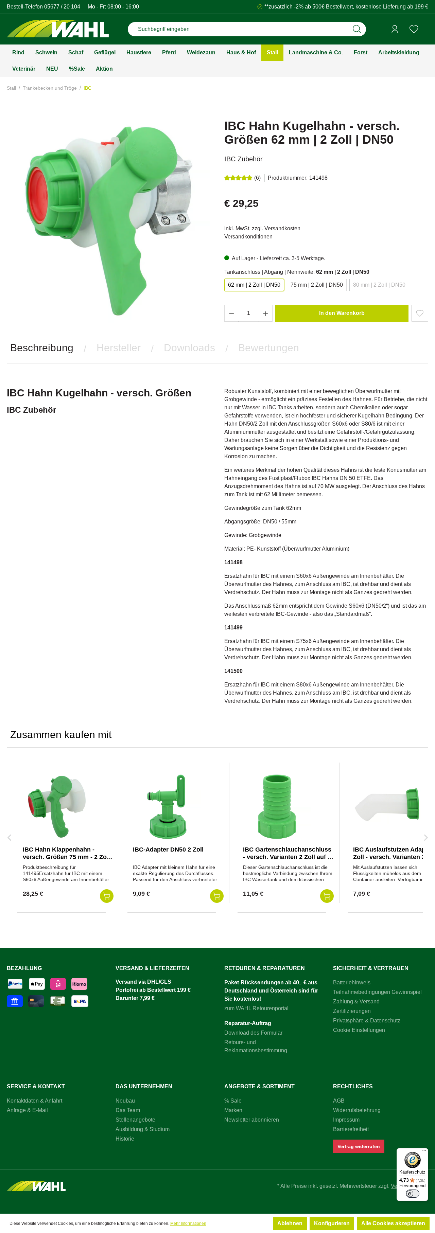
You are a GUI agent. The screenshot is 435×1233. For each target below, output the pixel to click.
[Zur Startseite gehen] (58, 29)
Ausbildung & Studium (143, 1129)
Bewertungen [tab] (268, 347)
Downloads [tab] (189, 347)
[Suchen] (357, 29)
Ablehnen (289, 1223)
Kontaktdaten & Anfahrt (34, 1101)
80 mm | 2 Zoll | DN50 (379, 285)
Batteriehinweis (351, 982)
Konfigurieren (332, 1223)
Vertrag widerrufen (358, 1146)
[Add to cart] (107, 896)
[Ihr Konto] (394, 29)
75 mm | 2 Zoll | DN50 (317, 285)
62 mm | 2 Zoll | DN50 (254, 285)
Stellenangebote (135, 1120)
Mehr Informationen (188, 1223)
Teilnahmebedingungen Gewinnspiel (377, 992)
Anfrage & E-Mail (27, 1110)
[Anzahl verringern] (231, 313)
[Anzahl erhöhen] (266, 313)
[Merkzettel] (413, 29)
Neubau (125, 1101)
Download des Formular (253, 1033)
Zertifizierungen (352, 1011)
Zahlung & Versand (356, 1001)
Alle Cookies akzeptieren (393, 1223)
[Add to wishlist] (419, 313)
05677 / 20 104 (62, 7)
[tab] (41, 348)
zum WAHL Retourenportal (256, 1008)
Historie (125, 1139)
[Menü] (424, 1152)
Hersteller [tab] (119, 347)
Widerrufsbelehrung (357, 1110)
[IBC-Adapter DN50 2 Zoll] (167, 807)
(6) (257, 178)
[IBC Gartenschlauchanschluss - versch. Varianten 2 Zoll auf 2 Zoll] (277, 807)
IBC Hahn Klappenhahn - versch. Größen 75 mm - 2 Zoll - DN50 (66, 857)
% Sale (233, 1101)
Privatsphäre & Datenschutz (366, 1020)
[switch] (412, 1194)
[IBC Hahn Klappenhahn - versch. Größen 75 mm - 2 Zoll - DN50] (57, 807)
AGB (339, 1101)
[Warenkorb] (425, 30)
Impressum (346, 1120)
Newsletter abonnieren (251, 1120)
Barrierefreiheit (351, 1129)
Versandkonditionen (248, 236)
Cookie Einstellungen (359, 1030)
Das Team (128, 1110)
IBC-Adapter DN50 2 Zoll (168, 849)
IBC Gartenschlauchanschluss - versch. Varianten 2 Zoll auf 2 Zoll (287, 857)
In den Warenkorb (342, 313)
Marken (233, 1110)
